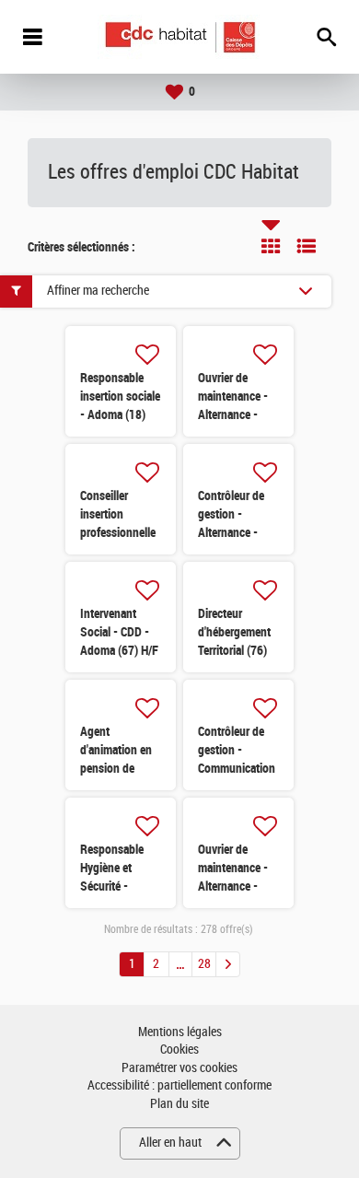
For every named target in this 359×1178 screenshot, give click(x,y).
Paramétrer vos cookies (179, 1068)
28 (204, 964)
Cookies (179, 1049)
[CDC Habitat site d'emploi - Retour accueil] (180, 37)
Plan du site (179, 1104)
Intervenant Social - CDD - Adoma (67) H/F (119, 632)
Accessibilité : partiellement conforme (179, 1085)
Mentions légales (180, 1032)
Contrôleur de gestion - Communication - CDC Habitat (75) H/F (236, 768)
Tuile (271, 246)
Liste (306, 246)
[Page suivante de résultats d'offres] (227, 964)
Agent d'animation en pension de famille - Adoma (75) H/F (118, 768)
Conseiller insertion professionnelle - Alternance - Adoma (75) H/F (119, 532)
